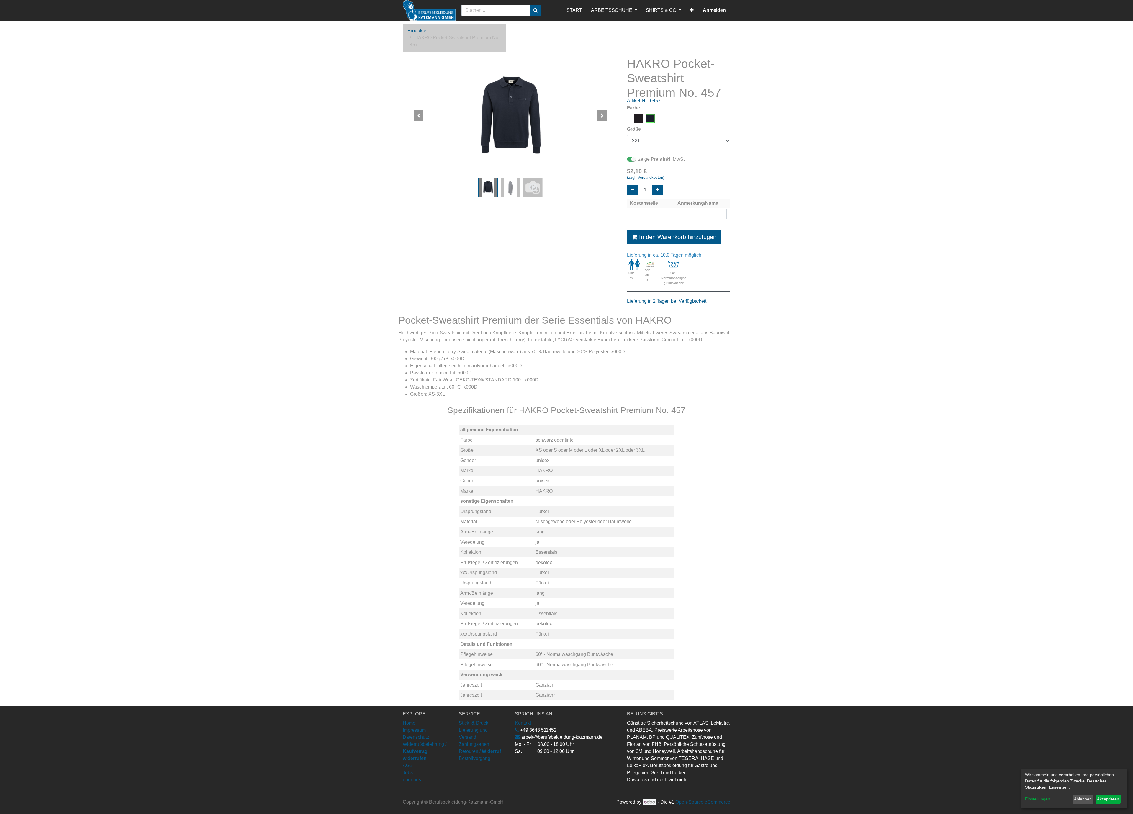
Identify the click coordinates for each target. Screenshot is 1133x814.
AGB (408, 765)
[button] (691, 10)
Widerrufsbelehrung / (424, 751)
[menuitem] (574, 10)
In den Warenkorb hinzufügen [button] (676, 237)
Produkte (416, 30)
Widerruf (491, 751)
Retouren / (470, 751)
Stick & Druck (473, 722)
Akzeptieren (1108, 799)
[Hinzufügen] (657, 190)
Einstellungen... (1039, 799)
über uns (412, 779)
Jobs (408, 772)
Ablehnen (1083, 799)
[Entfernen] (632, 190)
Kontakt (523, 722)
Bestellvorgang (474, 758)
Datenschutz (416, 737)
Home (409, 722)
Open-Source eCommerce (702, 802)
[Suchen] (535, 10)
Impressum (414, 730)
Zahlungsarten (474, 744)
